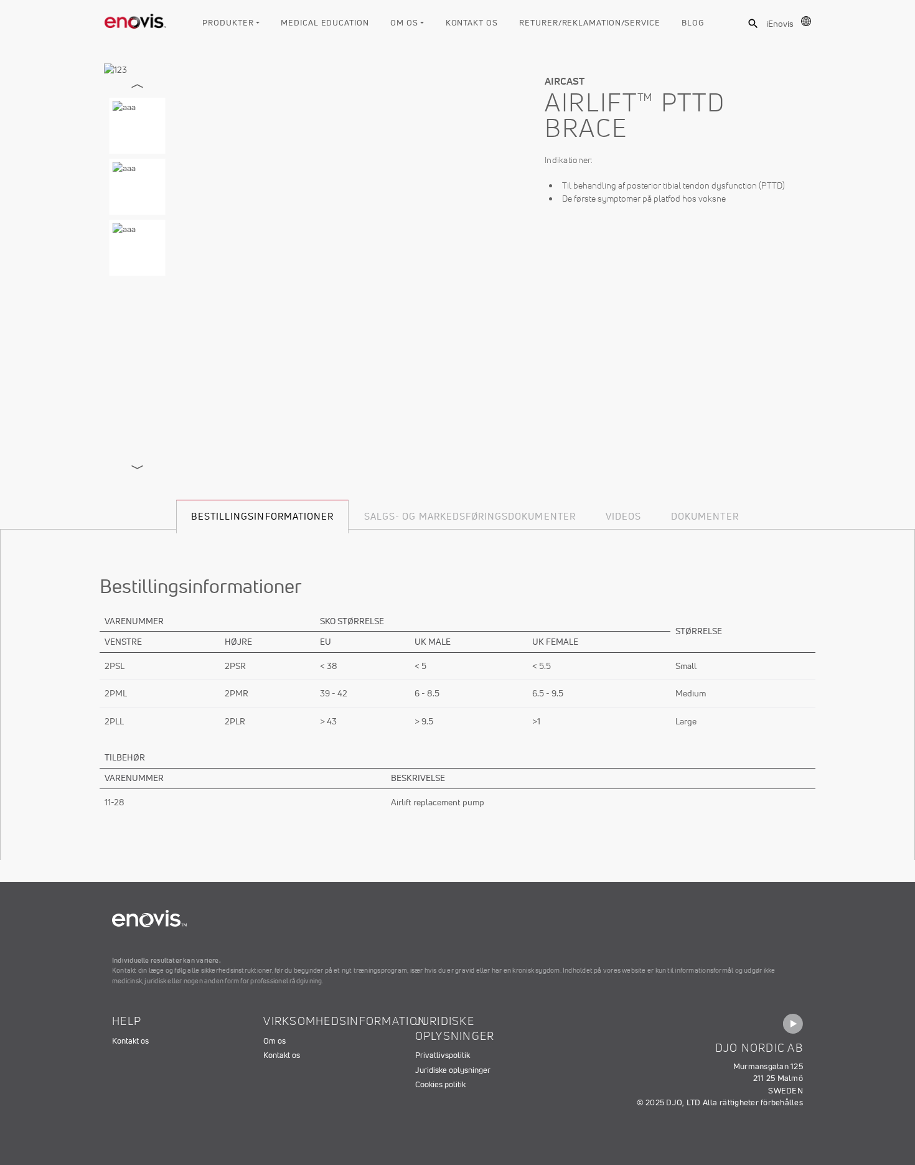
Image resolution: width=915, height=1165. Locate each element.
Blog (693, 22)
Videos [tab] (623, 516)
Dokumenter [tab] (705, 516)
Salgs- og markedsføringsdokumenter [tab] (470, 516)
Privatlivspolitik (442, 1055)
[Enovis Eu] (136, 18)
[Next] (137, 467)
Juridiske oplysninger (452, 1070)
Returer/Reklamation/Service (589, 22)
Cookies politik (440, 1084)
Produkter (227, 22)
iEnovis (780, 23)
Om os (404, 22)
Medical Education (324, 22)
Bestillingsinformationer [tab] (262, 516)
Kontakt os (472, 22)
